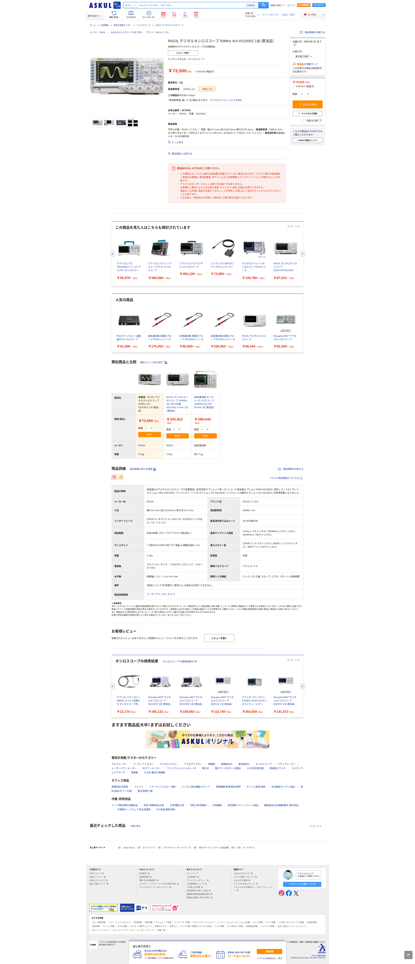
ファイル (138, 786)
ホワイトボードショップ (203, 922)
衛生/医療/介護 (145, 791)
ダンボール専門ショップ (141, 926)
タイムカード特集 (163, 922)
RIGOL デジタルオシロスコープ (169, 25)
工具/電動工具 (177, 805)
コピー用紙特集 (98, 922)
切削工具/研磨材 (198, 805)
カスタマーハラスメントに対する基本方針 (157, 884)
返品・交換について (97, 884)
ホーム (93, 25)
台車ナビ (173, 926)
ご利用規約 (191, 877)
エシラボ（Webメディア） (244, 884)
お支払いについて (97, 880)
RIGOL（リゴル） (163, 32)
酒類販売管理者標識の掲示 (198, 894)
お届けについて (96, 877)
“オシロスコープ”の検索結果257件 (179, 661)
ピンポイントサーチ (145, 930)
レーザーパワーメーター (124, 768)
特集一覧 (161, 930)
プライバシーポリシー (196, 880)
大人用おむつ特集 (235, 926)
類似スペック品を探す (152, 362)
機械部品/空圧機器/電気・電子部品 (281, 805)
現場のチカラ (160, 926)
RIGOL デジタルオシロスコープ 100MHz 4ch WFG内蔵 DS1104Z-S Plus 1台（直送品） (177, 404)
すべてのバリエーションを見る (226, 100)
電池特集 (149, 922)
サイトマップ (192, 873)
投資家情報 (144, 877)
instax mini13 (129, 848)
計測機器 (104, 25)
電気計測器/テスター (123, 25)
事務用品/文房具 (120, 786)
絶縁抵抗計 (226, 764)
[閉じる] (286, 941)
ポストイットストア (100, 930)
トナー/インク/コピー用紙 (162, 786)
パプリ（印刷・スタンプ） (244, 877)
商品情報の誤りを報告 (141, 469)
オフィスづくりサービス (123, 930)
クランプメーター (287, 764)
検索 (263, 5)
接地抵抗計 (244, 764)
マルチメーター (119, 764)
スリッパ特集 (108, 926)
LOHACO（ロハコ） (242, 873)
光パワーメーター (151, 768)
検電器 (211, 764)
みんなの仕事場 (240, 880)
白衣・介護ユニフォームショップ (291, 926)
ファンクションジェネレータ (181, 768)
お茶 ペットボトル (245, 848)
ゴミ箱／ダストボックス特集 (291, 922)
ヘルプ (293, 5)
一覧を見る (135, 826)
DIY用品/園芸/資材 (166, 809)
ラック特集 (270, 922)
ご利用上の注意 (193, 887)
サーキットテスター (143, 764)
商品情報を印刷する (314, 32)
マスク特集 (219, 926)
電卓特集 (138, 922)
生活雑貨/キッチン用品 (283, 786)
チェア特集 (258, 922)
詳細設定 (251, 5)
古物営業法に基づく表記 (197, 891)
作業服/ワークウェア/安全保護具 (134, 809)
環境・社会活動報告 (147, 880)
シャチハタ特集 (267, 926)
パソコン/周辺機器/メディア (195, 786)
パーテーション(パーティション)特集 (233, 922)
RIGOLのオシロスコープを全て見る (126, 32)
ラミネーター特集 (182, 922)
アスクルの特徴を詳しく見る (269, 958)
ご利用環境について (195, 884)
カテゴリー (93, 16)
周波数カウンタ (277, 768)
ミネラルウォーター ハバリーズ (177, 848)
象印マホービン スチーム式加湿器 (214, 848)
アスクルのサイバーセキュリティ (153, 887)
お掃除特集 (312, 922)
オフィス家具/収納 (256, 786)
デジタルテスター (169, 764)
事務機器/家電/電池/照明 (228, 786)
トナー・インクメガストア (119, 922)
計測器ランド (311, 64)
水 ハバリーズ (149, 848)
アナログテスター (193, 764)
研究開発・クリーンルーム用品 (243, 805)
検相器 (134, 772)
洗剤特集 (96, 926)
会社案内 (143, 873)
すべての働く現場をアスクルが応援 (195, 926)
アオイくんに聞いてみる (302, 884)
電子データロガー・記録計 (228, 768)
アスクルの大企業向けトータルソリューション (253, 888)
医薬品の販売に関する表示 (198, 898)
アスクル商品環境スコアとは (284, 478)
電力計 (205, 768)
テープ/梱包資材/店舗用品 (125, 805)
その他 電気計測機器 (154, 772)
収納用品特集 (252, 926)
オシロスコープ (143, 25)
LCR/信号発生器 (255, 768)
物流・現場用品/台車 (154, 805)
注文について (95, 873)
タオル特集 (122, 926)
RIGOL (103, 32)
